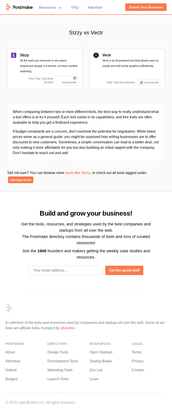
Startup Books (101, 361)
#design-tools (20, 180)
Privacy (138, 361)
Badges (11, 379)
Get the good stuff (124, 270)
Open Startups (101, 352)
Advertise (95, 7)
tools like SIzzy (77, 173)
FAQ (75, 7)
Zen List (96, 370)
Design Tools (57, 352)
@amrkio (67, 328)
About (10, 352)
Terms (136, 352)
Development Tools (62, 361)
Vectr (106, 55)
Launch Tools (58, 379)
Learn (94, 379)
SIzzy (24, 55)
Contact (138, 370)
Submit (11, 370)
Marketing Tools (60, 370)
